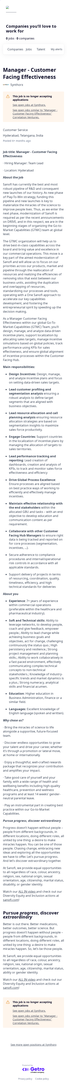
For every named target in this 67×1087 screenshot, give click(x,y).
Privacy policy (25, 1078)
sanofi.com (11, 988)
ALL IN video (27, 980)
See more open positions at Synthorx (33, 1044)
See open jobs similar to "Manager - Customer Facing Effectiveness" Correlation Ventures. (35, 113)
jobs (29, 49)
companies (15, 49)
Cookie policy (42, 1078)
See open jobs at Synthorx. (29, 105)
